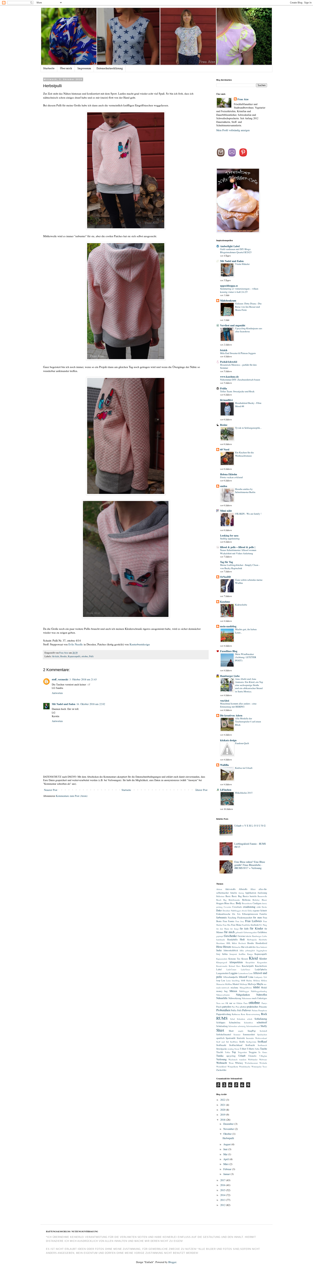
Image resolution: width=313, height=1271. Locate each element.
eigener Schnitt (260, 910)
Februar (227, 1169)
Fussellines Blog (228, 651)
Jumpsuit (233, 954)
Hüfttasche (236, 947)
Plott (237, 1006)
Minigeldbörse (246, 987)
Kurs (238, 966)
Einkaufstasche (223, 914)
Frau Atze (64, 652)
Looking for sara (229, 535)
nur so (232, 1003)
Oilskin (239, 1003)
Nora (218, 1003)
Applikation (250, 892)
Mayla (260, 984)
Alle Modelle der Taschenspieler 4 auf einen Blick (248, 721)
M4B (243, 980)
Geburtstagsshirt (250, 932)
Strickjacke (221, 1048)
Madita (249, 980)
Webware (263, 1059)
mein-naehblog (228, 626)
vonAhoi (224, 700)
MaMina (228, 984)
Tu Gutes (262, 1052)
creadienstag (249, 906)
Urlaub (241, 1055)
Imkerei (263, 947)
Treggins (253, 1052)
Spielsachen (262, 1034)
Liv (265, 977)
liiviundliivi (226, 400)
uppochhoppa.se (229, 286)
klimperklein (236, 962)
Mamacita (220, 984)
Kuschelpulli (248, 966)
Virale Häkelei (242, 264)
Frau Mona (236, 924)
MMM (256, 987)
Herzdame (220, 943)
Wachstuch (232, 1059)
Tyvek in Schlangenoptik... (248, 427)
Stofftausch (262, 1045)
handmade (220, 939)
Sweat (236, 1048)
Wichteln (263, 1063)
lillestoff (243, 977)
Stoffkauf (262, 1041)
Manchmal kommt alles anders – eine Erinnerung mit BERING (238, 705)
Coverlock (237, 906)
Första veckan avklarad (231, 477)
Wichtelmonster (251, 1063)
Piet (233, 1006)
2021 (223, 1104)
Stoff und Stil (222, 1041)
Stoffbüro (234, 1041)
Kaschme (225, 602)
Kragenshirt (262, 962)
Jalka (242, 950)
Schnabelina (234, 1022)
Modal (264, 987)
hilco (234, 943)
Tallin (257, 1048)
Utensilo (252, 1055)
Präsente (263, 1006)
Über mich (66, 68)
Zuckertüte (221, 1070)
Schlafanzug (260, 1018)
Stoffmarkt (221, 1045)
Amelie (233, 892)
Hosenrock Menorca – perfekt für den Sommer (238, 366)
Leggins (233, 973)
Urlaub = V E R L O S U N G (250, 825)
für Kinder (256, 928)
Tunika (219, 1055)
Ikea (258, 947)
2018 (223, 1119)
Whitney (239, 1062)
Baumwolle (262, 896)
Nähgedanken (243, 994)
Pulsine (255, 1010)
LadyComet (231, 969)
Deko (219, 910)
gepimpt (219, 936)
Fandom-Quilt (242, 743)
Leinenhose (243, 973)
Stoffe (242, 1041)
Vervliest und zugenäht (232, 325)
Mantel (236, 984)
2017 (223, 1180)
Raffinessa (236, 1014)
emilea (223, 486)
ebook (244, 910)
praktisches (252, 1006)
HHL (228, 943)
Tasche (263, 1048)
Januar (227, 1174)
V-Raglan (263, 1055)
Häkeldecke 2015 (244, 792)
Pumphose (262, 1010)
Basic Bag (237, 896)
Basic (228, 896)
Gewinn (241, 936)
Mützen (233, 991)
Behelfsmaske (234, 899)
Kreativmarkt (221, 966)
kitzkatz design (228, 740)
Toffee (227, 1052)
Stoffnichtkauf (235, 1045)
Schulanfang (222, 1026)
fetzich (223, 350)
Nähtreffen (261, 994)
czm (259, 906)
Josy (218, 954)
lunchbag (236, 980)
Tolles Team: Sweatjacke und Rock (237, 391)
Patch (219, 1006)
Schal (232, 1019)
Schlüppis (220, 1022)
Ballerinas (220, 896)
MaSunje (243, 984)
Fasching (232, 917)
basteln (253, 896)
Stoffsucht (250, 1045)
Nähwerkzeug (234, 998)
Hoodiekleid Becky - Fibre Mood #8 (248, 404)
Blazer (264, 899)
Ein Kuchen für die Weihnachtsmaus (244, 454)
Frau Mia (227, 924)
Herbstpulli (228, 1138)
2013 (223, 1200)
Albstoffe (243, 889)
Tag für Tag (226, 562)
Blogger (172, 1262)
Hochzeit (242, 943)
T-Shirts (250, 1048)
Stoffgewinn (251, 1041)
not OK (225, 1003)
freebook (255, 924)
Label (219, 969)
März (226, 1164)
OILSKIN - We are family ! (248, 513)
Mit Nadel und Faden (63, 704)
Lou (223, 980)
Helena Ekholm (228, 474)
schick (249, 1019)
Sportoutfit (230, 1038)
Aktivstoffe (230, 889)
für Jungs (234, 928)
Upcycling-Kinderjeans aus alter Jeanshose (248, 330)
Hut (243, 946)
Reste (243, 1014)
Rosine (223, 425)
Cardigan (257, 903)
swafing (231, 1048)
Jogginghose (261, 950)
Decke (264, 907)
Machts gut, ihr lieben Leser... (246, 631)
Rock (264, 1014)
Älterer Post (201, 790)
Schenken (241, 1019)
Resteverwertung (253, 1014)
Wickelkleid (221, 1066)
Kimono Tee (234, 958)
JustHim (242, 954)
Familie (263, 914)
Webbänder (253, 1059)
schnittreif (262, 1022)
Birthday (256, 899)
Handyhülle (232, 939)
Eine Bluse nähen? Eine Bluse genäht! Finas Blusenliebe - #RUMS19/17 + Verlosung (249, 865)
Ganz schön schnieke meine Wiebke (248, 581)
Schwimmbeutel (253, 1026)
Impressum (84, 68)
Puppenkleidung (223, 1014)
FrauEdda (246, 924)
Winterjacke (256, 1066)
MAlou (264, 980)
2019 (223, 1114)
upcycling (230, 1055)
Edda (250, 910)
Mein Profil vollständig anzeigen (233, 130)
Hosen (227, 947)
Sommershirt (249, 1034)
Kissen (244, 958)
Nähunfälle (222, 998)
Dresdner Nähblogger (232, 910)
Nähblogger (244, 991)
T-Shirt (243, 1048)
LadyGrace (245, 969)
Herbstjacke (252, 939)
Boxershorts (247, 903)
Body (238, 903)
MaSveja (252, 984)
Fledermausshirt (244, 917)
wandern (242, 1059)
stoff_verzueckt (60, 679)
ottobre (85, 656)
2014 (223, 1195)
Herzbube (263, 939)
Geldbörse (262, 932)
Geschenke (230, 936)
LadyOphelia (261, 969)
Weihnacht (221, 1062)
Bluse (226, 903)
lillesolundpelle (230, 977)
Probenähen (223, 1010)
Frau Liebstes (253, 921)
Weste (231, 1063)
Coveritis (227, 907)
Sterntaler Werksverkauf (256, 1038)
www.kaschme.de (229, 376)
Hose (219, 947)
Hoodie (63, 656)
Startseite (49, 68)
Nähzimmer (247, 998)
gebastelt (239, 932)
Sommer (237, 1034)
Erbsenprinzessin (250, 914)
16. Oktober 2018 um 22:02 (90, 704)
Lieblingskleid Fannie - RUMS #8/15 (250, 845)
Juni (225, 1149)
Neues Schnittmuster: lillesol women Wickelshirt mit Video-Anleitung (238, 551)
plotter (243, 1006)
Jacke (219, 950)
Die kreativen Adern (231, 715)
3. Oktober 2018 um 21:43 (83, 679)
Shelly (263, 1026)
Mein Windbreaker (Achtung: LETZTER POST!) (245, 657)
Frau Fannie (228, 921)
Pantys (264, 1003)
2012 (223, 1205)
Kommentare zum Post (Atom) (71, 796)
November (229, 1129)
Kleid (253, 958)
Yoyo (264, 1066)
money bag (222, 991)
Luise (228, 980)
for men (257, 917)
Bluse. (232, 903)
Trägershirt (242, 1052)
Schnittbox (248, 1022)
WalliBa (224, 765)
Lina (251, 977)
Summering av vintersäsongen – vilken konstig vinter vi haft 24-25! (239, 290)
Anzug (241, 892)
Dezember (228, 1124)
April (226, 1159)
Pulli (91, 656)
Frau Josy (239, 921)
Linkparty (258, 977)
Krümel (232, 966)
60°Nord (224, 449)
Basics (246, 896)
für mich (229, 932)
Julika (225, 954)
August (227, 1144)
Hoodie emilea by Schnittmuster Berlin (245, 490)
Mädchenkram (228, 300)
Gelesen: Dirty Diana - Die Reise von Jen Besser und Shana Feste (248, 306)
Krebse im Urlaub (244, 767)
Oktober (227, 1133)
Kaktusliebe (241, 604)
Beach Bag (221, 899)
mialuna (234, 987)
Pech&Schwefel (228, 362)
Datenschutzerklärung (110, 68)
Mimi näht (226, 511)
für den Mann (222, 928)
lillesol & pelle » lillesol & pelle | (237, 547)
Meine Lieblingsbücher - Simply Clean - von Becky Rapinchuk (240, 566)
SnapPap (252, 1030)
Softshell (263, 1030)
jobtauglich (250, 950)
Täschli (219, 1052)
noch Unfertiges (259, 998)
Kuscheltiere (261, 966)
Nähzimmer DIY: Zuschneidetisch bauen (240, 379)
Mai (225, 1154)
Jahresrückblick (231, 950)
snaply (240, 1030)
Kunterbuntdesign (140, 644)
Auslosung (262, 892)
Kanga (250, 954)
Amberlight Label (230, 246)
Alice (253, 889)
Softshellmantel (223, 1034)
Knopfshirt (250, 962)
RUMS (222, 1018)
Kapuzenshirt (221, 958)
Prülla (223, 388)
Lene (251, 973)
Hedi (242, 939)
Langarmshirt (222, 973)
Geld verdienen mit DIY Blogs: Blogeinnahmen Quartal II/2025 (236, 250)
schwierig (242, 1026)
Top (234, 1052)
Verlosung (221, 1059)
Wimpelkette (233, 1066)
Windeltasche (244, 1066)
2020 (223, 1109)
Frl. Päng (263, 924)
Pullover (246, 1010)
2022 (223, 1099)
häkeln (248, 936)
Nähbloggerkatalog (259, 991)
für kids (55, 656)
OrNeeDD (225, 577)
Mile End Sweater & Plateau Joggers (238, 353)
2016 (223, 1185)
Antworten (57, 693)
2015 (223, 1190)
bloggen (220, 903)
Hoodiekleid (261, 943)
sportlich (220, 1038)
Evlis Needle (75, 644)
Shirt (220, 1030)
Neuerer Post (50, 790)
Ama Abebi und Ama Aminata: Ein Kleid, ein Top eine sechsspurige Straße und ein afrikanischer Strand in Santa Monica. (249, 685)
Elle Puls (236, 914)
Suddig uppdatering (230, 538)
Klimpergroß (221, 962)
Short (231, 1030)
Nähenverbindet (223, 994)
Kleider (263, 958)
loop (218, 980)
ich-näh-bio (250, 946)
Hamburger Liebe (230, 676)
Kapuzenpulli (74, 656)
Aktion (219, 889)
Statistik (241, 1038)
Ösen (245, 1003)
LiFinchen (225, 790)
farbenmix (221, 917)
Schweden (232, 1026)
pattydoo (226, 1006)
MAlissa (256, 980)
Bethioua (246, 899)
